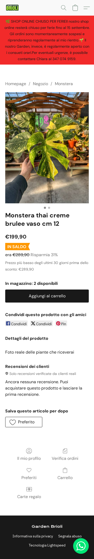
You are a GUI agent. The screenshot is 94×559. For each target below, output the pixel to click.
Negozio (40, 83)
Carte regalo (29, 496)
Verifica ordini (65, 458)
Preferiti (29, 477)
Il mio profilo (29, 458)
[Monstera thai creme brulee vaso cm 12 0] (47, 147)
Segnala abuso (70, 536)
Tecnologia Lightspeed (47, 545)
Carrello (65, 477)
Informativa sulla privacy (33, 536)
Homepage (15, 83)
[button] (12, 8)
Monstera (64, 83)
